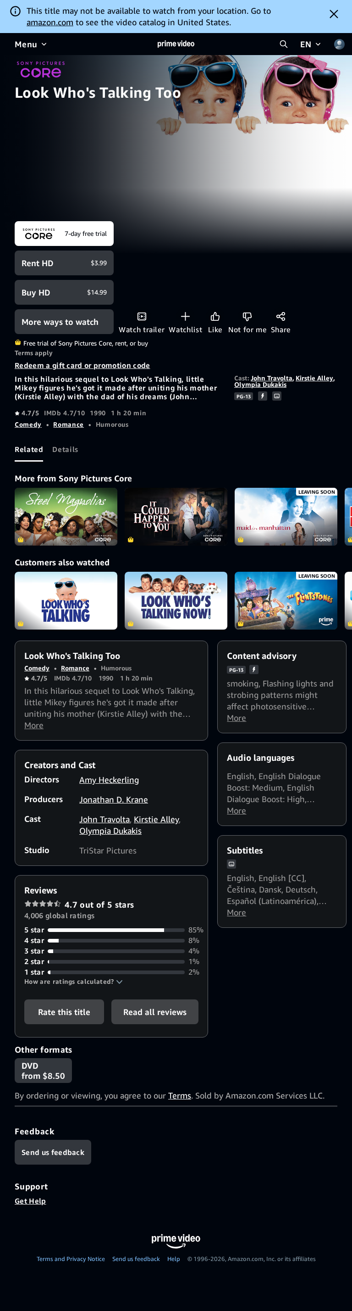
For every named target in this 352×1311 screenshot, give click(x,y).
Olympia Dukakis (260, 384)
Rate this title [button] (64, 1012)
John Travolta (271, 378)
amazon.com (50, 22)
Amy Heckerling (109, 780)
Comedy (28, 424)
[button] (73, 981)
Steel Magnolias (66, 517)
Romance (68, 424)
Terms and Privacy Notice (71, 1258)
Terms (179, 1095)
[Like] (215, 316)
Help (173, 1258)
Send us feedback (136, 1258)
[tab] (29, 449)
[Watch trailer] (142, 316)
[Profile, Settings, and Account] (339, 44)
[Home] (176, 44)
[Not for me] (247, 316)
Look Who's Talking (66, 601)
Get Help (30, 1200)
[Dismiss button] (333, 14)
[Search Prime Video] (283, 44)
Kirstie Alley (314, 378)
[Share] (281, 316)
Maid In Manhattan (286, 517)
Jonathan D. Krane (113, 799)
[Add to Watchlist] (185, 316)
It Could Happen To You (176, 517)
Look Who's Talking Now (176, 601)
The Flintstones (286, 601)
